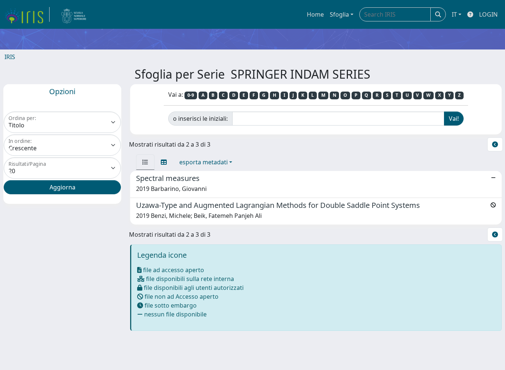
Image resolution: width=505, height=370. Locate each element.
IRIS (9, 57)
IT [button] (454, 14)
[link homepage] (27, 14)
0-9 (190, 95)
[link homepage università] (73, 14)
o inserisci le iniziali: (200, 118)
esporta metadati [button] (203, 162)
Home (315, 14)
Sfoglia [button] (339, 14)
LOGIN (488, 14)
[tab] (145, 162)
